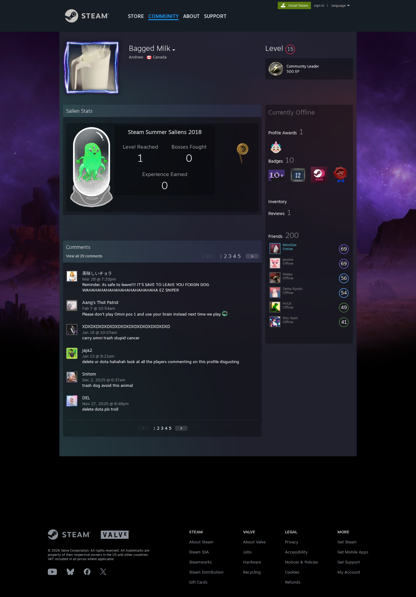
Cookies (292, 572)
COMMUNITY (163, 16)
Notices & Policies (301, 562)
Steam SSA (199, 551)
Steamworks (200, 562)
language (338, 5)
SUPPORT (215, 16)
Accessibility (296, 551)
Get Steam (347, 541)
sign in (319, 5)
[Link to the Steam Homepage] (87, 20)
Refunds (292, 582)
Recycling (252, 572)
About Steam (201, 541)
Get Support (348, 562)
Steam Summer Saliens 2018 (165, 132)
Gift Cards (198, 582)
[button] (309, 48)
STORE (136, 16)
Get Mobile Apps (352, 551)
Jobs (247, 551)
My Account (348, 572)
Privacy (291, 541)
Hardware (252, 562)
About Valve (254, 541)
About (191, 16)
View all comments (84, 256)
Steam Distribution (206, 572)
